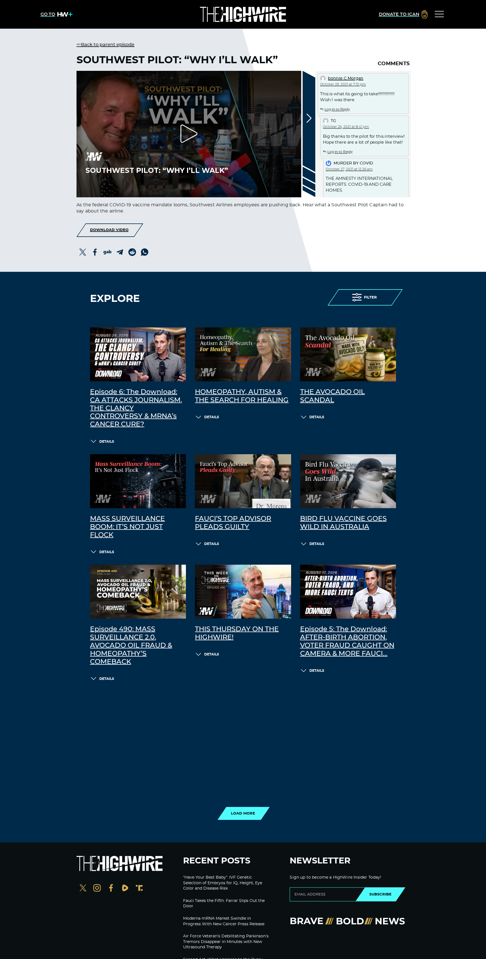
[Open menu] (439, 14)
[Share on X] (82, 252)
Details (106, 441)
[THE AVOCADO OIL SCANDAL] (348, 354)
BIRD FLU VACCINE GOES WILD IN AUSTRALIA (343, 522)
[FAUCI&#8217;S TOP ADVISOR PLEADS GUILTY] (243, 481)
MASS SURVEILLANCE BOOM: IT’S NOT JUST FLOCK (127, 527)
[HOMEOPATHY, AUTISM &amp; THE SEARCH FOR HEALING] (243, 354)
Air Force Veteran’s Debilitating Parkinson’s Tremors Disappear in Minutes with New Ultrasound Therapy (226, 941)
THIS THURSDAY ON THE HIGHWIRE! (237, 633)
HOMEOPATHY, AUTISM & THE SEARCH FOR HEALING (242, 396)
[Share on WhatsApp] (144, 252)
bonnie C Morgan (345, 78)
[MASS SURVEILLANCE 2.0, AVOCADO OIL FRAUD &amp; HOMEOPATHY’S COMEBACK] (138, 592)
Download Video (109, 230)
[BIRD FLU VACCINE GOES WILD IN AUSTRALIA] (348, 481)
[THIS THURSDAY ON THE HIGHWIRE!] (243, 592)
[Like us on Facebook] (111, 888)
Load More (243, 813)
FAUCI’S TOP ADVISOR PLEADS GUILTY (233, 522)
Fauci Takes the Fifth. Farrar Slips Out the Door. (224, 903)
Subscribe (380, 894)
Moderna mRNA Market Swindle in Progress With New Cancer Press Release (223, 921)
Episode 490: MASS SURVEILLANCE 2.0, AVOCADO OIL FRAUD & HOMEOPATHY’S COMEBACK (131, 645)
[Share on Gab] (107, 252)
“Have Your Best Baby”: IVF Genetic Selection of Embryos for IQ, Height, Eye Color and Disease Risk (222, 883)
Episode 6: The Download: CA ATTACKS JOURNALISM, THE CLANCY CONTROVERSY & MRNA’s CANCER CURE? (136, 408)
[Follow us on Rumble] (125, 888)
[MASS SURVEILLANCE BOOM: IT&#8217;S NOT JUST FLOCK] (138, 481)
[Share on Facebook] (95, 252)
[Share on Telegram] (120, 252)
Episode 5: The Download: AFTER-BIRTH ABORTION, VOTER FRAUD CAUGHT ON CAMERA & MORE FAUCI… (347, 641)
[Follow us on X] (82, 888)
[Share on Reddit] (132, 252)
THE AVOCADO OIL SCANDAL (332, 396)
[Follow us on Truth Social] (139, 888)
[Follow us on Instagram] (97, 888)
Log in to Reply (337, 109)
